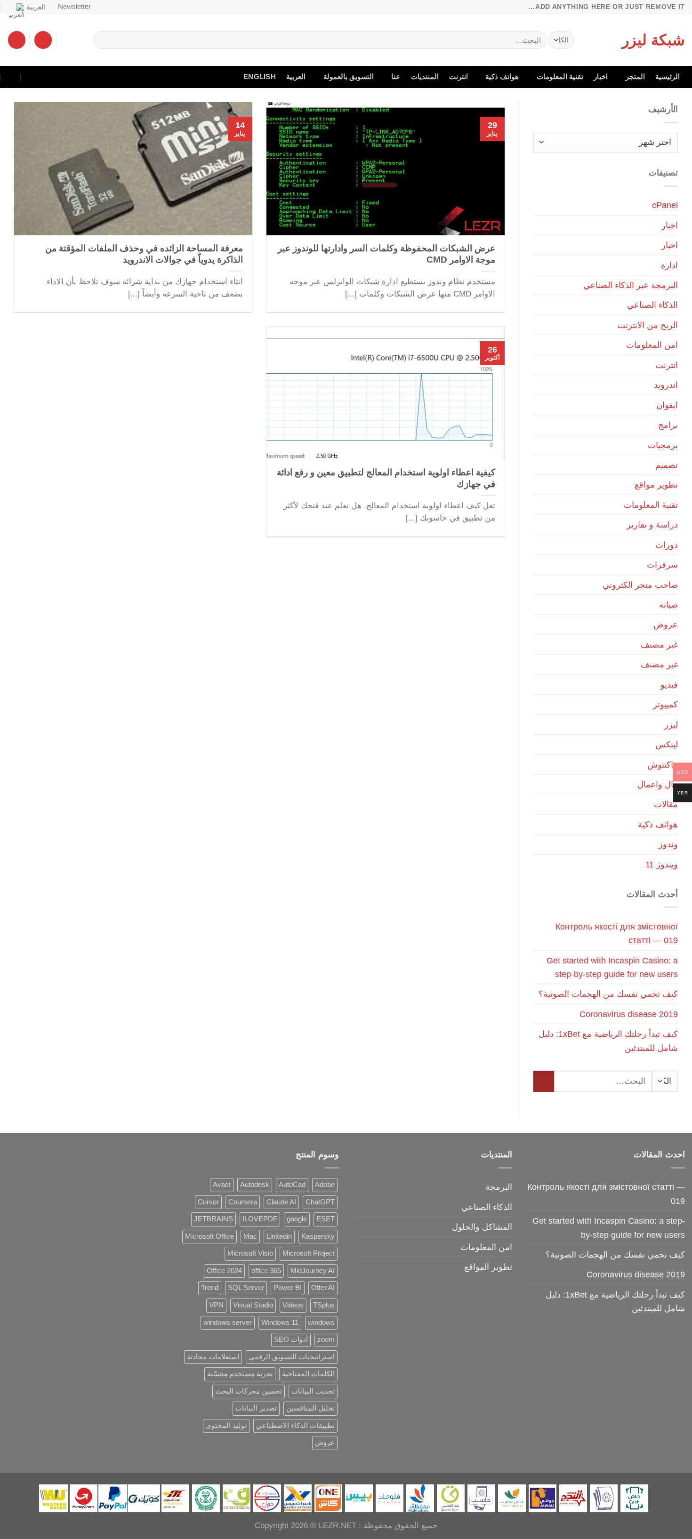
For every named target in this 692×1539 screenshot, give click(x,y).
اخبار (601, 76)
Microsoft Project (308, 1253)
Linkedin (279, 1236)
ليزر (671, 724)
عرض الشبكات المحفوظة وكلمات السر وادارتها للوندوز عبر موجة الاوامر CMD (386, 254)
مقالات (666, 804)
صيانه (668, 604)
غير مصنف (659, 644)
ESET (325, 1219)
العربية (36, 7)
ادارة (669, 265)
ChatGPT (320, 1202)
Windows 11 (279, 1322)
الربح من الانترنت (647, 325)
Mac (250, 1236)
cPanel (665, 205)
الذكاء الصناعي (652, 305)
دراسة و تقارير (652, 524)
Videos (293, 1305)
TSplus (324, 1305)
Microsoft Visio (250, 1253)
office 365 (266, 1270)
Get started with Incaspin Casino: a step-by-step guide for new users (612, 967)
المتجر (635, 76)
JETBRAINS (213, 1219)
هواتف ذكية (502, 76)
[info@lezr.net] (52, 77)
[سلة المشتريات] (16, 39)
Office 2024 (224, 1270)
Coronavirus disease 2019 (628, 1014)
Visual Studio (253, 1305)
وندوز (668, 844)
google (297, 1219)
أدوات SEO (291, 1339)
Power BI (288, 1287)
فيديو (669, 684)
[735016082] (31, 77)
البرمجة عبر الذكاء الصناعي (630, 285)
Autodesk (254, 1184)
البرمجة (498, 1187)
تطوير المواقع (488, 1267)
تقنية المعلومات (560, 76)
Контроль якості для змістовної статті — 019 (616, 933)
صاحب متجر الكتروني (640, 585)
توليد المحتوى (226, 1425)
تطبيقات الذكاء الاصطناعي (295, 1425)
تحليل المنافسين (310, 1408)
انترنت (458, 76)
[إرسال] (104, 40)
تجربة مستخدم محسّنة (240, 1374)
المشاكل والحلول (482, 1227)
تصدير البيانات (256, 1408)
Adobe (325, 1184)
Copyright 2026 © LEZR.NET (305, 1525)
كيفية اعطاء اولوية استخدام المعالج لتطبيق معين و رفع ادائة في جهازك (386, 478)
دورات (666, 545)
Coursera (242, 1202)
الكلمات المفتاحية (308, 1374)
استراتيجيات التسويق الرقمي (292, 1357)
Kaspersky (318, 1236)
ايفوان (667, 405)
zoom (326, 1339)
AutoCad (292, 1184)
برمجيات (663, 445)
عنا (395, 76)
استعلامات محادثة (213, 1357)
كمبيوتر (665, 704)
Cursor (208, 1202)
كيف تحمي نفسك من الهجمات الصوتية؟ (608, 994)
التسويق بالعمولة (348, 76)
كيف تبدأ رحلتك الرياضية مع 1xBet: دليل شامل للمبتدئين (608, 1040)
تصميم (666, 465)
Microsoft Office (209, 1236)
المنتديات (425, 76)
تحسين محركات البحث (248, 1391)
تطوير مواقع (656, 484)
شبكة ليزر (653, 40)
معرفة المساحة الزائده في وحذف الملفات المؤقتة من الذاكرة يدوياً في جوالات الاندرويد (144, 254)
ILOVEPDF (259, 1219)
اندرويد (666, 385)
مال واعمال (657, 784)
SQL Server (246, 1287)
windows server (227, 1322)
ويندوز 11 (661, 864)
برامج (668, 425)
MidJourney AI (312, 1270)
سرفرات (662, 564)
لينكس (666, 744)
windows (321, 1322)
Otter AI (323, 1287)
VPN (216, 1305)
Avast (222, 1184)
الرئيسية (667, 76)
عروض (665, 624)
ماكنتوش (662, 765)
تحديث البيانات (313, 1391)
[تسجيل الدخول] (43, 39)
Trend (209, 1287)
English (259, 76)
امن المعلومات (652, 345)
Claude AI (281, 1202)
